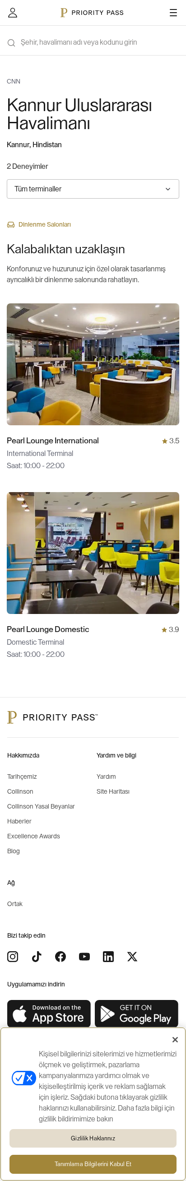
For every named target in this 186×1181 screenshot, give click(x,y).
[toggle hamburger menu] (173, 12)
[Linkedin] (108, 956)
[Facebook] (60, 956)
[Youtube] (84, 956)
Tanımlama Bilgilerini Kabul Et (93, 1164)
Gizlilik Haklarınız (93, 1138)
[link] (49, 1014)
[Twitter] (132, 956)
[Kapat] (175, 1040)
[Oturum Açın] (12, 12)
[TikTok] (36, 956)
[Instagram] (12, 956)
